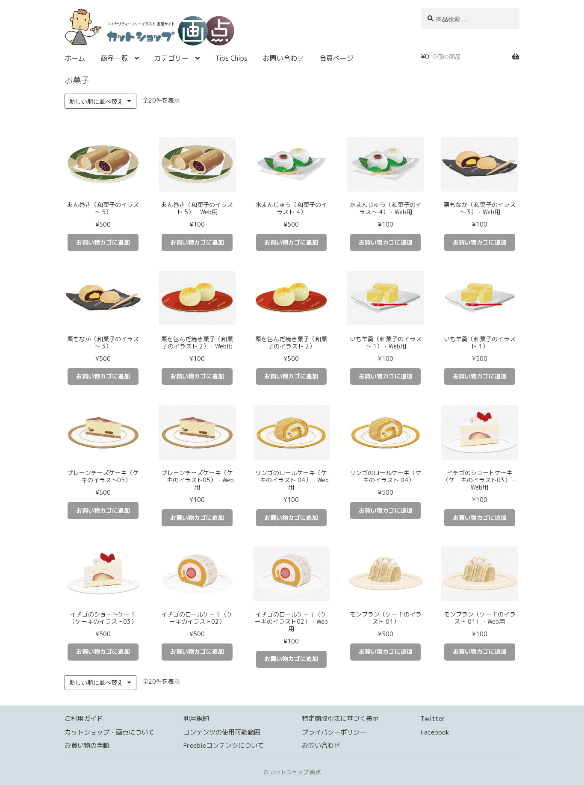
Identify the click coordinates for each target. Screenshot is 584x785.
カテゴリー (171, 58)
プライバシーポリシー (334, 732)
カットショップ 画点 (233, 30)
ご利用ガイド (84, 718)
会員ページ (336, 58)
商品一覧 (114, 58)
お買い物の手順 (87, 745)
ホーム (75, 58)
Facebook (435, 732)
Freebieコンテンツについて (223, 745)
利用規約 (196, 718)
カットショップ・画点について (109, 732)
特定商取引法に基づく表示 (340, 718)
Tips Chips (231, 58)
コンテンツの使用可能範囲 (221, 732)
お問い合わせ (283, 58)
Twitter (433, 718)
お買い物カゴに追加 (103, 242)
